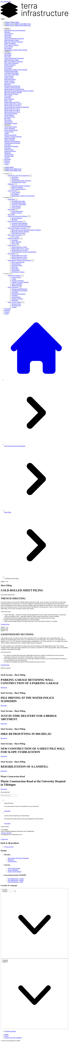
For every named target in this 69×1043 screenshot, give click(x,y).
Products (7, 51)
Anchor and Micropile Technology (14, 38)
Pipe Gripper (8, 120)
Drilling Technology (10, 43)
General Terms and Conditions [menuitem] (13, 1037)
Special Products (9, 115)
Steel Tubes (7, 56)
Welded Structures (9, 140)
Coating (6, 133)
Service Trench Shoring (11, 130)
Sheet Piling (7, 35)
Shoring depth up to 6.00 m (12, 112)
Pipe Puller (7, 118)
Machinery (7, 32)
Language (5, 960)
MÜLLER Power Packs (11, 94)
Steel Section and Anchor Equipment (14, 30)
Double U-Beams (9, 81)
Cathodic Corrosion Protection (13, 136)
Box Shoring (8, 48)
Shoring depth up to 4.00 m (12, 102)
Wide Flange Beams (10, 79)
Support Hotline (8, 149)
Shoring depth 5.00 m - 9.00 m (13, 104)
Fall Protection (8, 121)
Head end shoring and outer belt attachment (16, 107)
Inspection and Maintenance (12, 141)
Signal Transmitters (9, 138)
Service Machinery (9, 128)
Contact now (4, 839)
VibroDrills (7, 97)
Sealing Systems (9, 78)
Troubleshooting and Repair (12, 143)
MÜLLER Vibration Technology (13, 42)
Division (7, 28)
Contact (6, 164)
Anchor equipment (9, 82)
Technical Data (5, 624)
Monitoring (7, 153)
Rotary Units (8, 100)
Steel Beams (7, 37)
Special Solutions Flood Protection (14, 89)
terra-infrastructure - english (16, 880)
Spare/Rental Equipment (11, 146)
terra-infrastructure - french (15, 882)
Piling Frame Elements (10, 113)
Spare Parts (7, 144)
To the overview (9, 847)
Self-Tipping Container (10, 123)
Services (7, 125)
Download (7, 811)
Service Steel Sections (10, 127)
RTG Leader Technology (11, 45)
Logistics (6, 157)
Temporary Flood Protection (12, 87)
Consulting (7, 148)
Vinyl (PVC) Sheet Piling (11, 74)
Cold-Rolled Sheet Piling (11, 73)
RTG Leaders (8, 95)
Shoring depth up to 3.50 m (12, 108)
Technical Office (9, 131)
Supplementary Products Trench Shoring (15, 50)
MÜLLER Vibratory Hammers (13, 92)
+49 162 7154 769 (6, 833)
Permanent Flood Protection (12, 86)
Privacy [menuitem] (6, 1036)
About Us (7, 162)
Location (4, 889)
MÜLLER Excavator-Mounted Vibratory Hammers (19, 91)
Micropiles (7, 84)
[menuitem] (11, 22)
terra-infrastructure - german (16, 878)
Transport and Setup (10, 151)
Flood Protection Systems (11, 40)
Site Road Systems (9, 117)
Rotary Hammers (9, 99)
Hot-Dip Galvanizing (10, 135)
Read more (4, 687)
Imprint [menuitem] (6, 1034)
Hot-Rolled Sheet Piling (11, 71)
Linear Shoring (8, 46)
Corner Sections (8, 76)
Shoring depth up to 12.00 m (12, 105)
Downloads (7, 159)
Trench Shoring (8, 33)
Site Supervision (9, 156)
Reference (7, 161)
